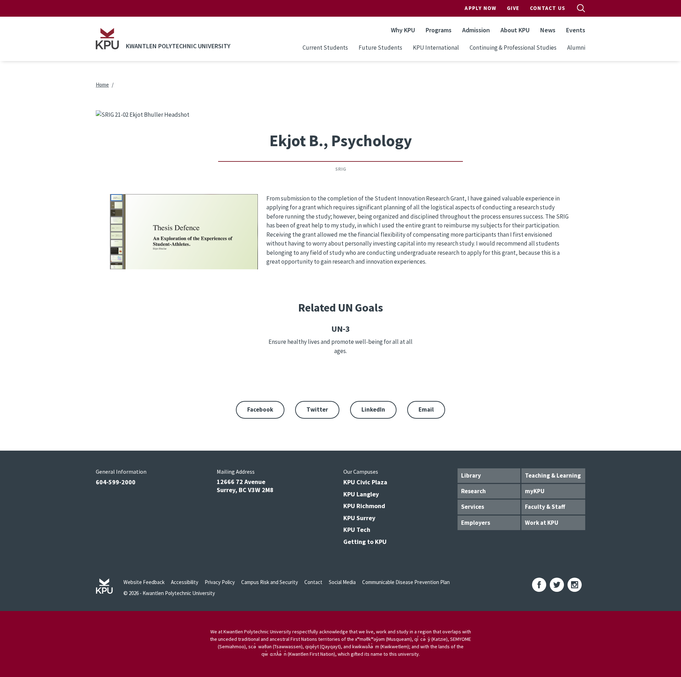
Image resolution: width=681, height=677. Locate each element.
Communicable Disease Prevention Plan (406, 582)
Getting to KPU (365, 542)
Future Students (380, 47)
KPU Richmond (364, 506)
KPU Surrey (359, 518)
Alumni (576, 47)
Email (426, 409)
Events (575, 30)
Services (472, 507)
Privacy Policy (220, 582)
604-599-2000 (115, 482)
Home (102, 84)
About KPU (515, 30)
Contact (313, 582)
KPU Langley (361, 494)
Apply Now (480, 8)
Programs (439, 30)
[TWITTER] (557, 585)
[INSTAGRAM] (575, 585)
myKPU (534, 491)
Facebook (260, 409)
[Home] (107, 38)
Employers (475, 523)
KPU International (436, 47)
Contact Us (547, 8)
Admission (476, 30)
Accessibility (184, 582)
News (547, 30)
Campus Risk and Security (269, 582)
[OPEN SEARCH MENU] (581, 8)
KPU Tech (356, 529)
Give (513, 8)
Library (471, 475)
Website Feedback (144, 582)
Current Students (325, 47)
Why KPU (403, 30)
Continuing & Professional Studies (513, 47)
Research (473, 491)
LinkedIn (373, 409)
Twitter (317, 409)
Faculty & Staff (545, 507)
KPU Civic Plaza (365, 482)
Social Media (342, 582)
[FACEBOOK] (539, 585)
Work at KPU (541, 523)
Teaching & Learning (553, 475)
